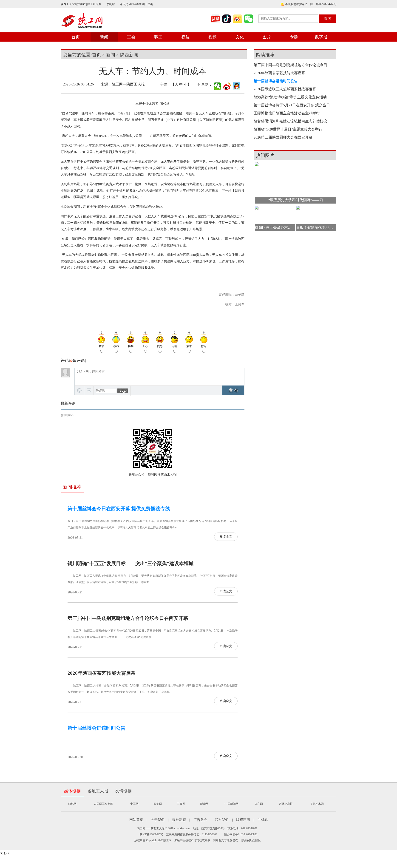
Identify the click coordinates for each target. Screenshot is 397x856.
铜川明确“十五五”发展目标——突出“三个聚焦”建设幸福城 (130, 563)
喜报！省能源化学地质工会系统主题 (316, 228)
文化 (239, 37)
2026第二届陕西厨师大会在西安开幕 (283, 137)
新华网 (204, 803)
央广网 (259, 803)
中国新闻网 (231, 803)
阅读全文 (225, 536)
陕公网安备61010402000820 (240, 834)
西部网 (72, 803)
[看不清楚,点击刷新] (122, 390)
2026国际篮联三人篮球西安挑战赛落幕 (285, 89)
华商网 (158, 803)
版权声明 (243, 820)
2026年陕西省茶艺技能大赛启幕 (102, 673)
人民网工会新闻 (103, 803)
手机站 (110, 4)
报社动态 (179, 820)
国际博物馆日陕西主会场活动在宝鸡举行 (287, 113)
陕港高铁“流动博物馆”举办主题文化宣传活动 (290, 97)
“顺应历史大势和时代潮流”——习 (295, 200)
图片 (267, 37)
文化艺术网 (317, 803)
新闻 (104, 37)
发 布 (233, 390)
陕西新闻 (129, 54)
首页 (75, 37)
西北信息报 (286, 803)
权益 (185, 37)
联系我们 (222, 820)
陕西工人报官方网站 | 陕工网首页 (81, 4)
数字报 (321, 37)
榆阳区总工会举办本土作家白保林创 (275, 228)
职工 (158, 37)
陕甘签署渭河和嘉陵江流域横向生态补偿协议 (290, 121)
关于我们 (157, 820)
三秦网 (181, 803)
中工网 (134, 803)
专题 (294, 37)
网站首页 (136, 820)
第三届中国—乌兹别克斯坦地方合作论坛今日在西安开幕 (128, 618)
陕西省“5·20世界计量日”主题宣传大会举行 (288, 129)
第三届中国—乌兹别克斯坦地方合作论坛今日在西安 (294, 65)
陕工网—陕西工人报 (128, 84)
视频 (212, 37)
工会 (131, 37)
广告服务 (200, 820)
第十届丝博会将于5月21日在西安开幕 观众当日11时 (294, 105)
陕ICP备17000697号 (151, 834)
